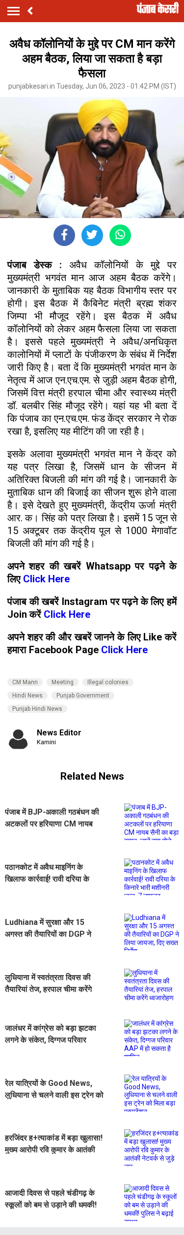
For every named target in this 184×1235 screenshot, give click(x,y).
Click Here (46, 579)
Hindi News (27, 695)
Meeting (63, 682)
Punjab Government (82, 695)
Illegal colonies (108, 682)
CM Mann (25, 682)
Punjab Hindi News (37, 708)
